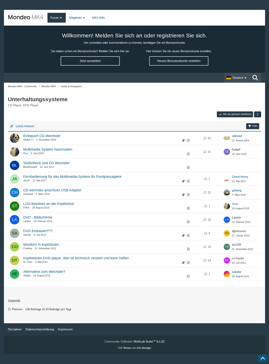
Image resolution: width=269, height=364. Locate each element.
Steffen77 (28, 139)
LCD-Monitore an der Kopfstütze (48, 204)
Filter (255, 126)
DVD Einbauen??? (38, 231)
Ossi (25, 153)
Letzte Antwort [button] (25, 126)
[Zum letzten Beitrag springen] (227, 138)
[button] (236, 78)
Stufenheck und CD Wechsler (46, 163)
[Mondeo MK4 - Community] (26, 18)
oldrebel (237, 136)
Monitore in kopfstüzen (41, 244)
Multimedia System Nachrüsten (47, 149)
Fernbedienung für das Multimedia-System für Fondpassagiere (72, 177)
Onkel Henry (240, 176)
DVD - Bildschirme (37, 217)
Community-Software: (134, 341)
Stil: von (134, 347)
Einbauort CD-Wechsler (41, 136)
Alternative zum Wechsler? (44, 272)
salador (236, 271)
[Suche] (255, 78)
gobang (236, 190)
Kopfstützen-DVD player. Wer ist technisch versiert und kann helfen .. (77, 258)
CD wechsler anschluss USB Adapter (52, 190)
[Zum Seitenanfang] (262, 358)
